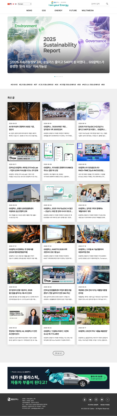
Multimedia (88, 10)
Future (73, 10)
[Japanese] (13, 4)
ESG (44, 10)
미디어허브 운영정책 (93, 405)
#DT (35, 85)
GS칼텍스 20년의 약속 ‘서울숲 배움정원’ (92, 331)
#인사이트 (14, 85)
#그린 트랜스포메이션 (46, 85)
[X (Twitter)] (108, 400)
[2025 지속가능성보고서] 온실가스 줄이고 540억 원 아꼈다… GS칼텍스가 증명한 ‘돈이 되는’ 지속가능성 (92, 129)
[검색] (107, 3)
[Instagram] (96, 399)
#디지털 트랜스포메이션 (68, 85)
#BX (103, 85)
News (29, 10)
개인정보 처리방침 (105, 405)
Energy (58, 10)
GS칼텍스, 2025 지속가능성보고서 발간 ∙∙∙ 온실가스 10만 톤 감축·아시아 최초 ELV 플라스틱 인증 (58, 211)
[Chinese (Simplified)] (8, 4)
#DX (79, 85)
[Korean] (16, 4)
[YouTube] (90, 400)
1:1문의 (43, 406)
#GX (56, 85)
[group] (58, 44)
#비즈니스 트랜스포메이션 (91, 85)
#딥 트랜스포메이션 (25, 85)
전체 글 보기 (58, 353)
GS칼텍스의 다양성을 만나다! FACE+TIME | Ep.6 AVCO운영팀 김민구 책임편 (90, 170)
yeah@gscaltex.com (37, 408)
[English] (11, 4)
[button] (11, 45)
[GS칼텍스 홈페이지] (84, 399)
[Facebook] (102, 400)
